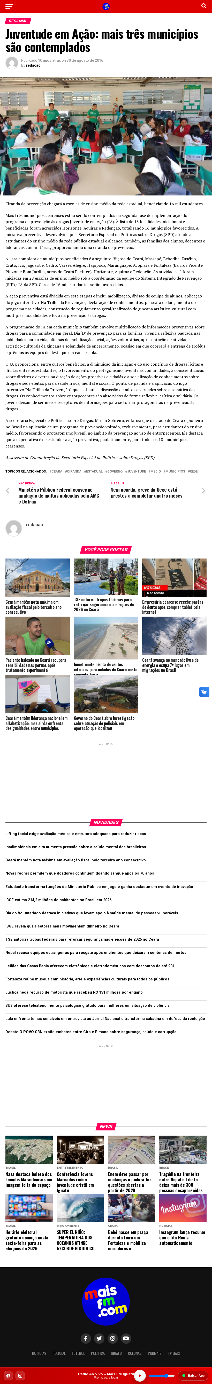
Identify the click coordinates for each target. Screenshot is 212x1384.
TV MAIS (174, 1353)
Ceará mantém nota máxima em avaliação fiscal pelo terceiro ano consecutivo (75, 860)
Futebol (78, 1353)
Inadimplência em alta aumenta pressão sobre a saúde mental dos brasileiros (75, 847)
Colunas (135, 1353)
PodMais (155, 1353)
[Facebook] (8, 1375)
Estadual (94, 471)
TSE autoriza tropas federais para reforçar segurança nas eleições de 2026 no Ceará (82, 939)
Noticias (39, 1353)
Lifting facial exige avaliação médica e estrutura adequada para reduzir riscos (75, 834)
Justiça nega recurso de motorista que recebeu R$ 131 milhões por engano (74, 992)
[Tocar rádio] (140, 1376)
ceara (56, 471)
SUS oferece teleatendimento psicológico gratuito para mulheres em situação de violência (87, 1005)
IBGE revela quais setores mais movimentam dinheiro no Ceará (62, 926)
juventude (136, 471)
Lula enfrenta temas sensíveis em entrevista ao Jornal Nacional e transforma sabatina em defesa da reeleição (105, 1019)
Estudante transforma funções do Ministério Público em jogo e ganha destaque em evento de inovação (99, 887)
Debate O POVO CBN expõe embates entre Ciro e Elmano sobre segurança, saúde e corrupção (91, 1032)
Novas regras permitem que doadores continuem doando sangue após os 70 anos (79, 873)
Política (98, 1353)
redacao (33, 65)
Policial (59, 1353)
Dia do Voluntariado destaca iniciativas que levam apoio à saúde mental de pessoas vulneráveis (91, 913)
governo (115, 471)
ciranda (74, 471)
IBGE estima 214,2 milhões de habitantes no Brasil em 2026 (58, 900)
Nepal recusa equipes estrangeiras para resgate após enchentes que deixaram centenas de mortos (95, 952)
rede (194, 471)
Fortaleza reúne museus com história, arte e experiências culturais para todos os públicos (87, 979)
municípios (175, 471)
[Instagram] (20, 1375)
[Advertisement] (106, 779)
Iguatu (116, 1353)
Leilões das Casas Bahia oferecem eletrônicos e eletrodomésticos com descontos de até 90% (90, 966)
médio (155, 471)
